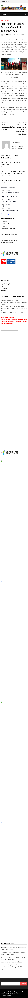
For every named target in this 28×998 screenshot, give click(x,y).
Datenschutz (4, 288)
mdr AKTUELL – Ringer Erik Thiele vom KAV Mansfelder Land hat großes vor (13, 172)
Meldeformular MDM (7, 243)
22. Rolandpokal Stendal (12, 192)
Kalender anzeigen (5, 214)
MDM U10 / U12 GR (11, 201)
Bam (10, 995)
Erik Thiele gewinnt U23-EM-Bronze (11, 180)
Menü (4, 14)
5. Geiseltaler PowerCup (12, 197)
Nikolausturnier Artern (12, 206)
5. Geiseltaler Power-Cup (8, 228)
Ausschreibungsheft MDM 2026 (10, 240)
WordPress (4, 995)
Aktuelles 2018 (5, 20)
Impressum (4, 286)
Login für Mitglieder (6, 284)
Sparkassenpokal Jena (12, 210)
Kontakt (3, 290)
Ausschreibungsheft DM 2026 (9, 234)
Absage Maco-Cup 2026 (7, 962)
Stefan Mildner (9, 34)
